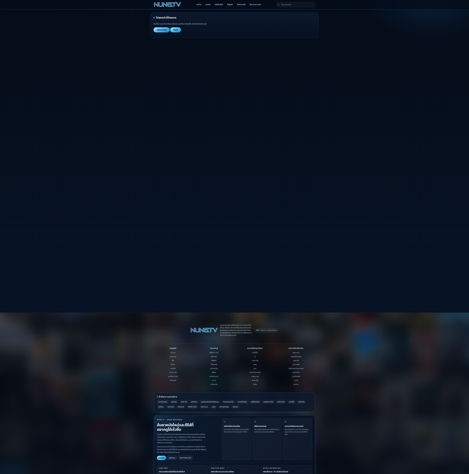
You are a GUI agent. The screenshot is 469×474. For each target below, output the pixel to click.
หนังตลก (235, 407)
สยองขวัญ (255, 380)
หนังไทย (160, 407)
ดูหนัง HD (184, 402)
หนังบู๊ (213, 407)
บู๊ (255, 357)
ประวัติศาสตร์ (296, 376)
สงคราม (295, 384)
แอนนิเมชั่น (296, 372)
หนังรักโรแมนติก (296, 357)
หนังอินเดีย (214, 384)
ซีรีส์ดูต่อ (230, 4)
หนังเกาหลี (170, 407)
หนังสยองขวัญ (224, 407)
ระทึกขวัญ (255, 360)
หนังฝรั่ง (173, 368)
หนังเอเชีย (173, 380)
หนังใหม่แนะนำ (214, 376)
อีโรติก (173, 364)
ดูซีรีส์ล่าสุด (172, 458)
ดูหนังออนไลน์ (162, 402)
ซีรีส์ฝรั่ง (213, 360)
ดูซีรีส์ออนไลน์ (255, 402)
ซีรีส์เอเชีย (214, 357)
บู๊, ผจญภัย (296, 364)
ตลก (255, 368)
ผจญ (255, 364)
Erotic (214, 380)
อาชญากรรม (255, 376)
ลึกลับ (255, 384)
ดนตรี (296, 380)
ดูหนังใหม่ (194, 402)
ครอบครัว (296, 360)
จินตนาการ (296, 352)
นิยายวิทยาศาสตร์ (255, 372)
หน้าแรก (173, 352)
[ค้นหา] (279, 5)
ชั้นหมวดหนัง (241, 4)
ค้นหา (175, 30)
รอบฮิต (208, 4)
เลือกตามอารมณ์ (255, 4)
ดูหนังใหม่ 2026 (173, 376)
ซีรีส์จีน (214, 372)
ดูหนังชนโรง (214, 368)
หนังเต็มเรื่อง (218, 4)
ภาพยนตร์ (173, 357)
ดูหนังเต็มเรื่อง (242, 402)
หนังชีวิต (255, 352)
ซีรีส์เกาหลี (214, 364)
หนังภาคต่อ (172, 372)
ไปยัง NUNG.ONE (185, 458)
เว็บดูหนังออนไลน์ (228, 402)
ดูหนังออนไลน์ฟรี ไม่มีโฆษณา (210, 402)
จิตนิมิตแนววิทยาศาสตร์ (296, 368)
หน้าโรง (198, 4)
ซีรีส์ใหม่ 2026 (214, 352)
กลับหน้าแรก (162, 30)
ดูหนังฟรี (174, 402)
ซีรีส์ (173, 360)
